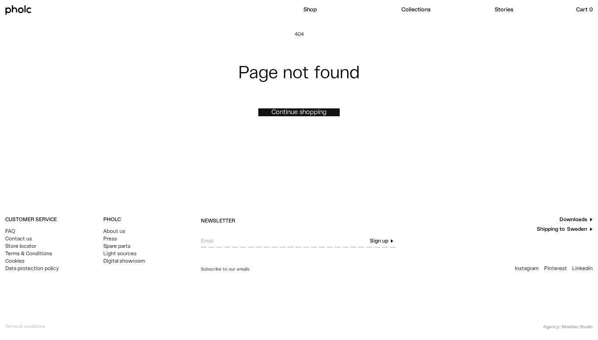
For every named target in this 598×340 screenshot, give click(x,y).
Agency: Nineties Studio (568, 327)
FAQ (10, 231)
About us (114, 231)
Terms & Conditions (28, 254)
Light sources (120, 254)
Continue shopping (299, 112)
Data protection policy (32, 268)
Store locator (20, 246)
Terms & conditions (25, 326)
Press (110, 239)
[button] (348, 10)
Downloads (573, 219)
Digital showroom (124, 261)
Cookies (15, 261)
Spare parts (116, 246)
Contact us (18, 239)
